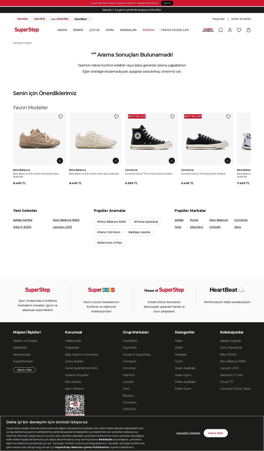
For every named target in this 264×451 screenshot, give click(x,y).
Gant (126, 388)
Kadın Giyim (183, 375)
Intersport (129, 361)
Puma (194, 220)
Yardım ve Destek (25, 341)
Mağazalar (219, 18)
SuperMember (23, 361)
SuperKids (129, 347)
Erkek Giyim (183, 388)
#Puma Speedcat (146, 221)
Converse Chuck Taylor (235, 388)
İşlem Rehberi (74, 388)
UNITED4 (129, 409)
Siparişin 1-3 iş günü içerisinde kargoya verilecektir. (132, 9)
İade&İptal (20, 347)
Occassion (130, 402)
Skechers (196, 227)
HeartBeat (130, 341)
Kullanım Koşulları (77, 375)
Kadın (179, 341)
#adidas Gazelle (139, 232)
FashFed (129, 375)
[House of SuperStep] (60, 19)
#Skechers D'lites (109, 242)
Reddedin (105, 439)
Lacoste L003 (62, 227)
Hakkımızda (73, 341)
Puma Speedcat (231, 347)
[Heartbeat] (82, 19)
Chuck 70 (226, 382)
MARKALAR (128, 30)
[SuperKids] (39, 19)
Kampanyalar (22, 354)
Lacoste (128, 382)
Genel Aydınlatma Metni (81, 368)
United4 (215, 227)
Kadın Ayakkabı (185, 368)
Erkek (179, 347)
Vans (237, 227)
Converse (241, 220)
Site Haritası (73, 382)
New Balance (218, 220)
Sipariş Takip (24, 369)
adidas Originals (230, 341)
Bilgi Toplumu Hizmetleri (81, 354)
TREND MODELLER (175, 30)
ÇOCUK (94, 30)
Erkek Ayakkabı (185, 382)
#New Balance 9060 (111, 221)
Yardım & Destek (241, 18)
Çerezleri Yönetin (188, 433)
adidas (179, 220)
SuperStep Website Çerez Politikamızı (82, 446)
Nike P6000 (228, 354)
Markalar (181, 354)
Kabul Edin (215, 433)
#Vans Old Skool (108, 232)
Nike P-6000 (22, 227)
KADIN (62, 30)
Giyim (179, 361)
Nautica (128, 395)
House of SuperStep (136, 354)
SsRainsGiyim (22, 42)
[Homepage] (28, 30)
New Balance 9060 (66, 220)
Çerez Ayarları (74, 361)
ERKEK (78, 30)
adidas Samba (22, 220)
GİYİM (110, 30)
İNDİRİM (148, 30)
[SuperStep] (22, 19)
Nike (178, 227)
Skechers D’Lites (231, 375)
